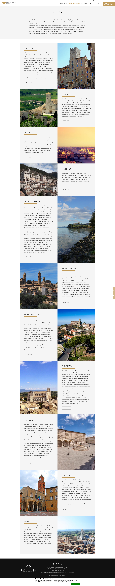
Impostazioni (38, 583)
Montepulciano (34, 314)
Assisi (65, 94)
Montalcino (69, 268)
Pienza (66, 475)
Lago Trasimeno (34, 201)
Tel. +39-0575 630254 (109, 0)
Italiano (98, 3)
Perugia (29, 420)
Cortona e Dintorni (74, 3)
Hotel (61, 3)
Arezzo (28, 48)
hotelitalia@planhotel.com (99, 0)
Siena (27, 521)
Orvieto (67, 366)
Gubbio (66, 169)
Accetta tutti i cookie (75, 583)
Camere (66, 3)
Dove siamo (84, 3)
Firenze (28, 132)
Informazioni (28, 82)
